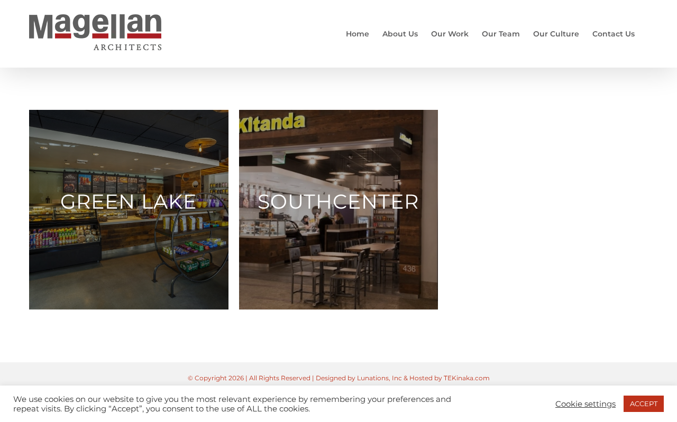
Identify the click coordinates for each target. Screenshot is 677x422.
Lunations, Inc (379, 378)
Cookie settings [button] (585, 404)
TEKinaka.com (467, 378)
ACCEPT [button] (643, 403)
